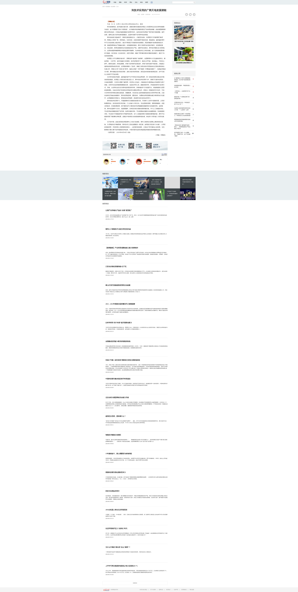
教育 (146, 2)
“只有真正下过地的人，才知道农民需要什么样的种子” (172, 193)
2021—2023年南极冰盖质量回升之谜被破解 (120, 304)
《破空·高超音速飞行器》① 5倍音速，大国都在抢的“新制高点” (156, 182)
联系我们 (168, 589)
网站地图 (192, 589)
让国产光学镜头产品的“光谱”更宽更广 (119, 210)
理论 (131, 2)
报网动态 (161, 589)
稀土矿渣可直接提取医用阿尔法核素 (118, 285)
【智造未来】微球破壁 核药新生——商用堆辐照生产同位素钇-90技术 (182, 126)
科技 (141, 2)
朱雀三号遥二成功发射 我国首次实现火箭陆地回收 (123, 360)
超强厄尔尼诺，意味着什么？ (116, 416)
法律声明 (176, 589)
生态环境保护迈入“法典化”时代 (116, 528)
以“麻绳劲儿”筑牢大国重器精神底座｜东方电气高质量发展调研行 (182, 79)
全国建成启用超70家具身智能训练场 (118, 341)
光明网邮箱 (184, 589)
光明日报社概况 (143, 589)
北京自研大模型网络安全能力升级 (117, 397)
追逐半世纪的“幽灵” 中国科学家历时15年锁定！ (187, 182)
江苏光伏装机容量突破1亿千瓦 (116, 266)
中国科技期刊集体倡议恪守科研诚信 (118, 379)
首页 (103, 6)
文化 (136, 2)
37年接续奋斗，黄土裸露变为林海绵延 (119, 453)
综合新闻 (113, 6)
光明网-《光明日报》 (146, 14)
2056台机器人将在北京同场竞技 (116, 510)
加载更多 (135, 583)
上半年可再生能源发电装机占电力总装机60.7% (122, 566)
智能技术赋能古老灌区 (113, 435)
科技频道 (108, 6)
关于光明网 (153, 589)
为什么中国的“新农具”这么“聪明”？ (118, 547)
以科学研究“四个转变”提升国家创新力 (119, 322)
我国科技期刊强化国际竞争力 (116, 472)
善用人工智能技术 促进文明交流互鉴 (118, 229)
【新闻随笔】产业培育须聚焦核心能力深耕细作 (122, 248)
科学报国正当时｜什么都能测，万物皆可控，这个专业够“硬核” (182, 134)
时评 (125, 2)
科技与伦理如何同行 (113, 491)
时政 (115, 2)
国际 (120, 2)
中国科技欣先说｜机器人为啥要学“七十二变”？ (125, 182)
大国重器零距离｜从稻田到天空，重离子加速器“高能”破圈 (110, 193)
